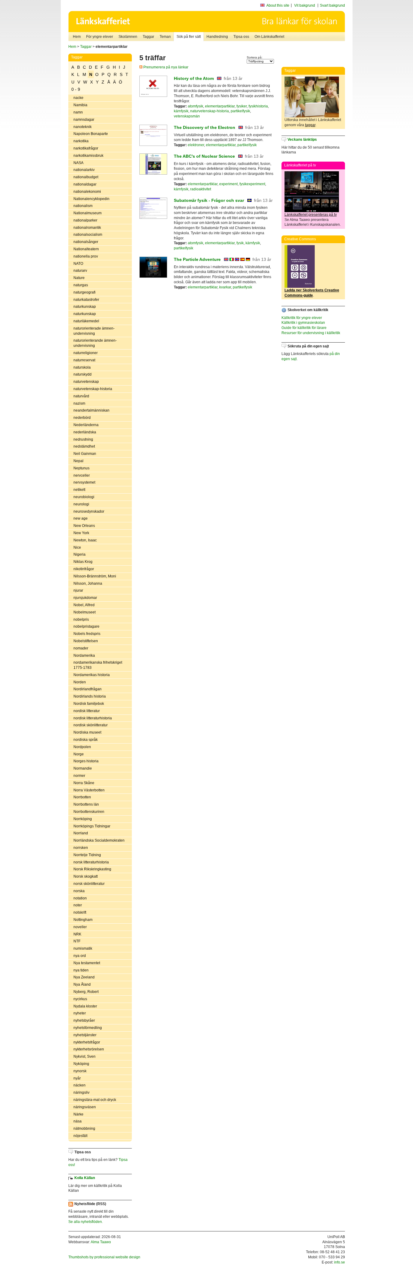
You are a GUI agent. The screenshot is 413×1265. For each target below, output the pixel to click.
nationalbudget (85, 177)
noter (77, 905)
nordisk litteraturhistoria (92, 718)
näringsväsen (84, 1107)
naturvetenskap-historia (92, 389)
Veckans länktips (302, 139)
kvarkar (225, 287)
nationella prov (85, 256)
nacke (78, 98)
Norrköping (82, 819)
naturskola (82, 367)
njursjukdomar (85, 598)
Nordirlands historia (89, 696)
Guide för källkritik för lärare (304, 328)
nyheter (79, 1013)
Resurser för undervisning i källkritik (310, 333)
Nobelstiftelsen (85, 641)
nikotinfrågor (83, 569)
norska (79, 891)
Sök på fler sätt (189, 36)
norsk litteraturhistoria (91, 862)
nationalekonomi (87, 191)
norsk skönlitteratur (89, 884)
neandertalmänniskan (91, 410)
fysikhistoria (258, 106)
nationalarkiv (84, 170)
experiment (228, 184)
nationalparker (85, 220)
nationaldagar (84, 184)
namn (78, 112)
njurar (78, 590)
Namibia (80, 105)
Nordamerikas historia (91, 675)
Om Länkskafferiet (269, 36)
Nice (77, 547)
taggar (310, 125)
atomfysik (195, 106)
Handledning (217, 36)
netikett (79, 490)
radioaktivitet (200, 189)
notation (80, 898)
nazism (79, 403)
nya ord (79, 956)
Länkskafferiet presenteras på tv (311, 214)
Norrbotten (82, 797)
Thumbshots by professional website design (104, 1257)
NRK (77, 934)
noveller (80, 927)
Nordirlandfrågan (87, 689)
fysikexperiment (252, 184)
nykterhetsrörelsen (88, 1049)
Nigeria (79, 554)
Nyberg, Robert (86, 992)
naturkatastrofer (86, 299)
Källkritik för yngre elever (301, 318)
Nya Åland (82, 984)
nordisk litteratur (86, 711)
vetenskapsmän (187, 116)
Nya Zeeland (84, 977)
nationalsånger (85, 242)
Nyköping (81, 1064)
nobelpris (81, 619)
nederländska (84, 432)
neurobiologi (83, 497)
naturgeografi (84, 292)
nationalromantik (87, 227)
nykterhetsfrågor (86, 1042)
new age (80, 518)
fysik (240, 243)
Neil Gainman (84, 454)
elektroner (196, 145)
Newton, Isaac (85, 540)
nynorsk (79, 1071)
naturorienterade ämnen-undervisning (94, 331)
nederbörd (82, 418)
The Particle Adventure (197, 259)
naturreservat (84, 360)
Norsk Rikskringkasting (92, 869)
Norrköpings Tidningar (91, 826)
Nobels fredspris (86, 634)
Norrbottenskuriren (88, 812)
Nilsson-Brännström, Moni (94, 576)
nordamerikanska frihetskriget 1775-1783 (97, 665)
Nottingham (83, 920)
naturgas (80, 285)
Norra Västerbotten (89, 790)
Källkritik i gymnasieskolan (303, 322)
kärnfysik (181, 111)
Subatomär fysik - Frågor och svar (209, 200)
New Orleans (84, 526)
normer (79, 776)
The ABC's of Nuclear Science (204, 156)
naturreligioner (85, 353)
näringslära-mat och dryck (94, 1100)
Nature (79, 278)
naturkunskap (84, 306)
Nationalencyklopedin (91, 199)
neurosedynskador (88, 511)
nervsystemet (84, 482)
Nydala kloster (85, 1006)
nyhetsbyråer (84, 1020)
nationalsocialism (87, 234)
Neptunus (81, 468)
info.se (339, 1262)
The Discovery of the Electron (204, 127)
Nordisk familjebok (88, 704)
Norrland (80, 833)
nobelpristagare (86, 626)
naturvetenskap (86, 382)
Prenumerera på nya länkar (165, 67)
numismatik (82, 948)
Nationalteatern (86, 249)
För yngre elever (99, 36)
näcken (79, 1085)
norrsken (80, 848)
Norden (79, 682)
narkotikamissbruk (88, 155)
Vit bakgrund (304, 5)
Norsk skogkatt (85, 876)
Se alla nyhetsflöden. (85, 1222)
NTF (76, 941)
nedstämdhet (84, 446)
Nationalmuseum (87, 213)
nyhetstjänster (84, 1035)
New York (81, 533)
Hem (77, 36)
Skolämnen (128, 36)
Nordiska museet (87, 732)
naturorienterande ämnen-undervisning (95, 343)
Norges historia (86, 761)
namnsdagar (83, 119)
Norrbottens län (86, 804)
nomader (80, 648)
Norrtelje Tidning (87, 855)
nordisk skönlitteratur (90, 725)
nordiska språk (85, 740)
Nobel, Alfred (84, 605)
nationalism (83, 206)
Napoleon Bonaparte (90, 134)
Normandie (82, 768)
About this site (277, 5)
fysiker (241, 106)
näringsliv (81, 1092)
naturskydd (82, 374)
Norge (78, 754)
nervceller (81, 475)
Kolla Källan (84, 1178)
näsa (77, 1121)
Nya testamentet (86, 963)
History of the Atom (194, 78)
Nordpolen (82, 747)
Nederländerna (86, 425)
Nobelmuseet (84, 612)
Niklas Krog (83, 562)
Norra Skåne (83, 783)
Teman (165, 36)
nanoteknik (82, 127)
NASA (78, 163)
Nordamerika (84, 655)
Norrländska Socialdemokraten (99, 840)
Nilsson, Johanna (87, 583)
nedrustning (83, 439)
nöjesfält (80, 1136)
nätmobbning (84, 1128)
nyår (77, 1078)
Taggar (148, 36)
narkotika (81, 141)
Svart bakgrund (332, 5)
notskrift (79, 912)
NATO (78, 263)
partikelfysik (240, 111)
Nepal (78, 461)
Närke (78, 1114)
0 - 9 (75, 89)
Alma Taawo (101, 1242)
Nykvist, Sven (84, 1056)
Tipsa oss (241, 36)
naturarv (80, 270)
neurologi (81, 504)
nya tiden (81, 970)
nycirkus (80, 999)
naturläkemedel (86, 321)
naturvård (81, 396)
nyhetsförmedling (87, 1028)
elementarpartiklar (220, 106)
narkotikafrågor (85, 148)
